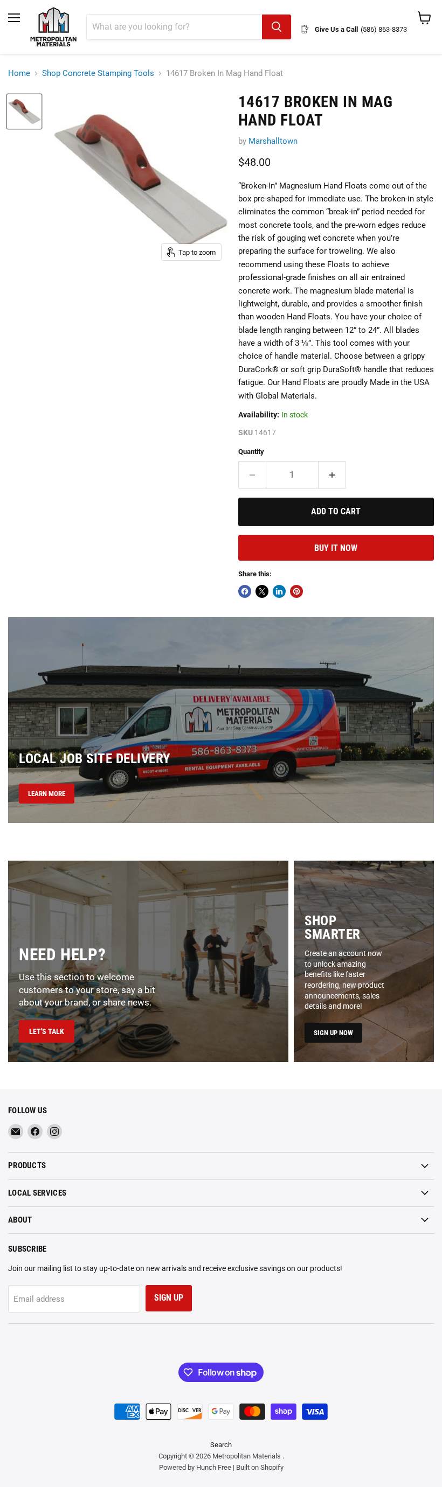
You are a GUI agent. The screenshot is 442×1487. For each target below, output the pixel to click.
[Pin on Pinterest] (296, 591)
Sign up (168, 1298)
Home (19, 73)
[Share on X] (261, 591)
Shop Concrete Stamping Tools (98, 73)
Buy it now (335, 548)
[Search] (276, 27)
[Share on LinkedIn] (279, 591)
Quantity (251, 452)
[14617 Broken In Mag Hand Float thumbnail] (24, 111)
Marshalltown (273, 141)
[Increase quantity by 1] (332, 475)
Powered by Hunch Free (195, 1467)
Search (221, 1445)
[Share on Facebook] (244, 591)
